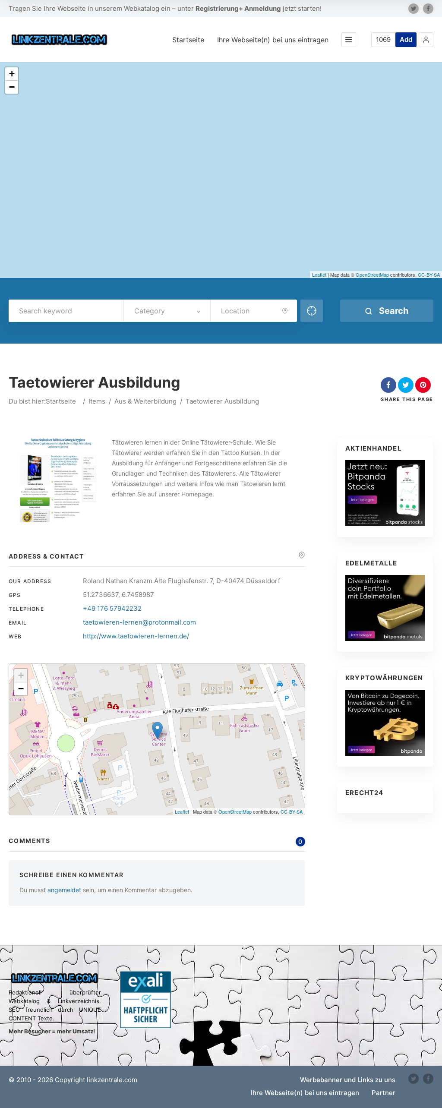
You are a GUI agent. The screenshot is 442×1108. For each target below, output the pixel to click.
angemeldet (64, 889)
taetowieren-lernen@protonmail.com (139, 622)
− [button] (12, 87)
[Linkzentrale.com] (59, 40)
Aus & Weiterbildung (145, 401)
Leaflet (319, 274)
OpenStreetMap (372, 274)
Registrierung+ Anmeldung (238, 8)
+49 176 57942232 (112, 608)
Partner (383, 1093)
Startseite (188, 39)
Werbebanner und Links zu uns (347, 1080)
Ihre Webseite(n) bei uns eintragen (272, 39)
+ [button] (12, 73)
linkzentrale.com (112, 1080)
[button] (426, 39)
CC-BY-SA (429, 274)
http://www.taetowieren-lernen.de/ (136, 636)
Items (96, 401)
